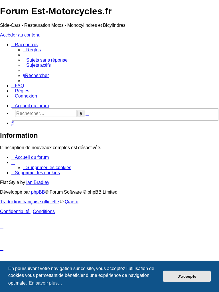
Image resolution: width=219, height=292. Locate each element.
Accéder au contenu (20, 35)
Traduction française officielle (29, 201)
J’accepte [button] (187, 276)
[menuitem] (32, 49)
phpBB (38, 192)
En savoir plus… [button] (45, 283)
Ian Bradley (37, 182)
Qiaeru (71, 201)
